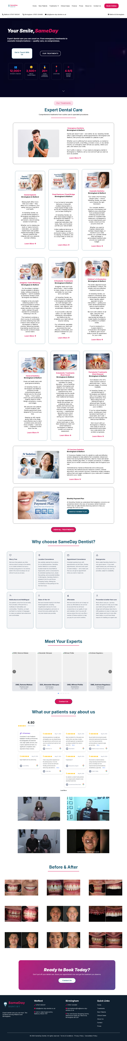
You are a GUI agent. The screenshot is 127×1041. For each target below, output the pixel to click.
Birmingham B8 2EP (72, 1017)
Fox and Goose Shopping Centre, (78, 1014)
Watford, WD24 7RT (41, 1014)
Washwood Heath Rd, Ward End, (76, 1015)
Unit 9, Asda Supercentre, (44, 1012)
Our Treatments (63, 103)
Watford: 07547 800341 (12, 14)
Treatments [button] (53, 6)
